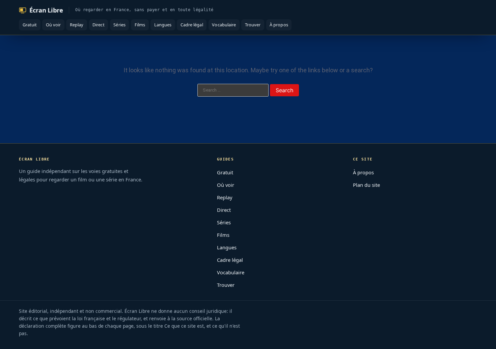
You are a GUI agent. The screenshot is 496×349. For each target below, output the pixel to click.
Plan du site (366, 184)
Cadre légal (192, 25)
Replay (76, 25)
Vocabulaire (224, 25)
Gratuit (30, 25)
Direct (98, 25)
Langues (162, 25)
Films (140, 25)
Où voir (53, 25)
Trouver (252, 25)
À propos (279, 25)
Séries (119, 25)
